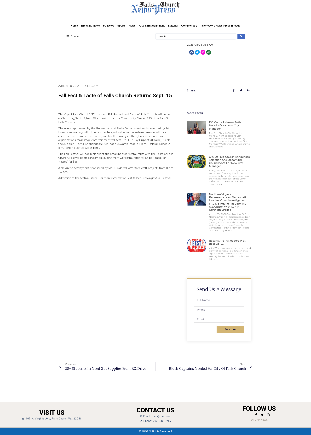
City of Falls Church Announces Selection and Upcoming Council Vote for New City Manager (229, 161)
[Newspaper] (208, 52)
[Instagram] (203, 52)
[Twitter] (197, 52)
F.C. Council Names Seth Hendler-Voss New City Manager (225, 125)
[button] (73, 36)
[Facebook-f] (256, 414)
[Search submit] (241, 36)
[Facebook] (191, 52)
